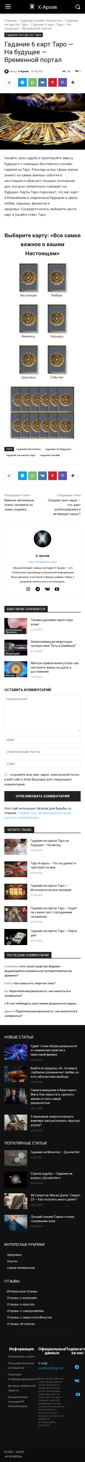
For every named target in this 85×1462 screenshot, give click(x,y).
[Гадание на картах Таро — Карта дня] (15, 937)
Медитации (12, 653)
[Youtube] (57, 589)
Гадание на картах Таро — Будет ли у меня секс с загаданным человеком (54, 912)
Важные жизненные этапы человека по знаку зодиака (19, 504)
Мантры (10, 675)
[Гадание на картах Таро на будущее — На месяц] (15, 847)
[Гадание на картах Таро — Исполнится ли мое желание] (15, 892)
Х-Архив (23, 71)
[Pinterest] (52, 82)
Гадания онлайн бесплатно (41, 20)
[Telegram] (22, 82)
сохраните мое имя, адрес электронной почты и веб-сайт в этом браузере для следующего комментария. (42, 779)
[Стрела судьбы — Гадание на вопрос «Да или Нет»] (15, 1180)
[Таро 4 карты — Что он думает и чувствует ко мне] (15, 869)
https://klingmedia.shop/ (42, 561)
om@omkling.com (51, 1368)
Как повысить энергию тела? (34, 983)
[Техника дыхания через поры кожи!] (15, 626)
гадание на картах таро (21, 455)
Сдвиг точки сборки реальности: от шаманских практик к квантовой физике (54, 1050)
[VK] (42, 82)
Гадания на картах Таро (23, 35)
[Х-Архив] (7, 71)
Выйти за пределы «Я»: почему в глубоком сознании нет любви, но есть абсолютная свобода (55, 1072)
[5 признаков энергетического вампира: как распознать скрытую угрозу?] (15, 1123)
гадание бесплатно (29, 449)
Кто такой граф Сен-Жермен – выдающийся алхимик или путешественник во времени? (38, 970)
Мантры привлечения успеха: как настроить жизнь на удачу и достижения (55, 667)
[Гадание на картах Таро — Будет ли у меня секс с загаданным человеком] (15, 914)
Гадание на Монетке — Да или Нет (55, 1152)
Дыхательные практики (14, 631)
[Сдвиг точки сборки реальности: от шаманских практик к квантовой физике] (15, 1052)
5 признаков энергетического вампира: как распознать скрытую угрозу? (55, 1121)
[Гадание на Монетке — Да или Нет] (15, 1158)
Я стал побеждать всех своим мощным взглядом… (42, 1003)
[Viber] (62, 82)
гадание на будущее (58, 449)
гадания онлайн (50, 455)
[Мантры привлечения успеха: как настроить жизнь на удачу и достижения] (15, 669)
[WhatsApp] (32, 82)
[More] (72, 82)
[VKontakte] (47, 589)
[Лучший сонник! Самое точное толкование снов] (15, 1223)
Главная (10, 20)
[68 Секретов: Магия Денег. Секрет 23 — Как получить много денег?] (15, 1201)
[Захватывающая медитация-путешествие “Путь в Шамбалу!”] (15, 648)
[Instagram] (28, 589)
